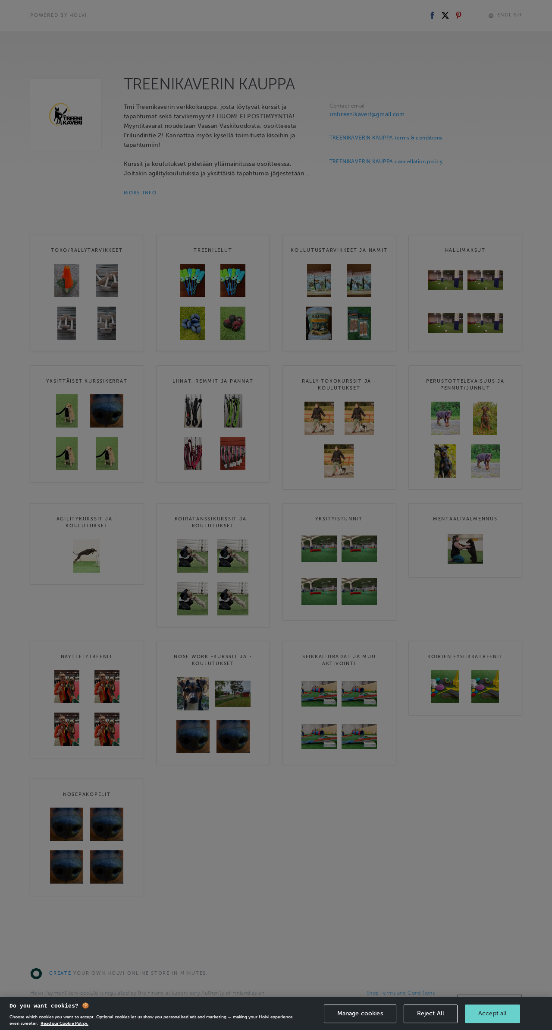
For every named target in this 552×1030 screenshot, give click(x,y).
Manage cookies (360, 1013)
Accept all (492, 1013)
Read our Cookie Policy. (64, 1023)
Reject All (430, 1013)
